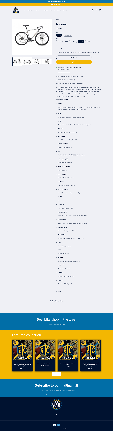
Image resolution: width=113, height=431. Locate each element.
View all (56, 374)
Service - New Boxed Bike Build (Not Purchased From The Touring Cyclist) (91, 364)
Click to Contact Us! (56, 301)
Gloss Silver (68, 35)
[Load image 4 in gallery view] (47, 61)
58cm (81, 41)
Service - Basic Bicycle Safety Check (67, 363)
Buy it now (74, 62)
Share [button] (59, 291)
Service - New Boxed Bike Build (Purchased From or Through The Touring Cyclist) (22, 364)
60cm (88, 41)
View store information (64, 72)
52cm (59, 41)
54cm (73, 41)
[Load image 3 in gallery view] (37, 61)
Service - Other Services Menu (45, 363)
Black (59, 35)
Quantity (58, 45)
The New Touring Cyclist (54, 428)
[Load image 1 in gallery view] (17, 61)
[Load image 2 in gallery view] (27, 61)
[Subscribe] (69, 395)
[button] (31, 10)
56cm (66, 41)
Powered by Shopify (63, 428)
